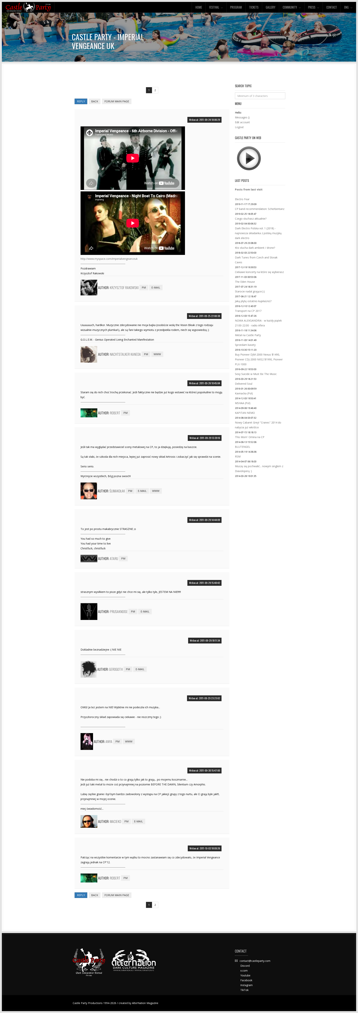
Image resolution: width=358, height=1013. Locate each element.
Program (236, 7)
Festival (214, 7)
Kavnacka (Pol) (244, 393)
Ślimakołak (117, 490)
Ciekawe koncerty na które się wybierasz (259, 272)
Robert (115, 412)
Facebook (246, 980)
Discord (245, 965)
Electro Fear (242, 199)
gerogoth (116, 669)
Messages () (242, 117)
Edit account (242, 122)
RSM (238, 456)
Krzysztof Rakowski (124, 287)
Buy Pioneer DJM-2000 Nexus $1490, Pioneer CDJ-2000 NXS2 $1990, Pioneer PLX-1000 (259, 359)
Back (94, 101)
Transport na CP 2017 (248, 311)
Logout (239, 127)
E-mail (155, 287)
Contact (331, 7)
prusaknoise (119, 611)
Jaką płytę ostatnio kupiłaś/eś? (253, 301)
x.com (244, 970)
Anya (109, 741)
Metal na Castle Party (248, 335)
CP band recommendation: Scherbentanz (259, 209)
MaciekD (115, 821)
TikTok (244, 990)
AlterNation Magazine (145, 1003)
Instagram (246, 985)
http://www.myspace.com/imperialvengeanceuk (109, 258)
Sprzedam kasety (245, 345)
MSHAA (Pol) (242, 403)
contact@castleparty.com (255, 961)
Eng (346, 7)
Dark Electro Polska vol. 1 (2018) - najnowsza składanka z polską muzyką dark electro (258, 233)
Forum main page (116, 101)
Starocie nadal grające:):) (250, 291)
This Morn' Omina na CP (249, 437)
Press (311, 7)
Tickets (253, 7)
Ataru (114, 558)
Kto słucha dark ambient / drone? (255, 247)
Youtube (245, 975)
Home (198, 7)
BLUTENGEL (242, 447)
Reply (81, 101)
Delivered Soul (243, 383)
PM (144, 287)
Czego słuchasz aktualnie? (250, 218)
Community (290, 7)
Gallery (270, 7)
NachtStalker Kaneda (125, 354)
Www (157, 354)
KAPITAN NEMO (245, 413)
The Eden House (245, 281)
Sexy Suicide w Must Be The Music (256, 374)
